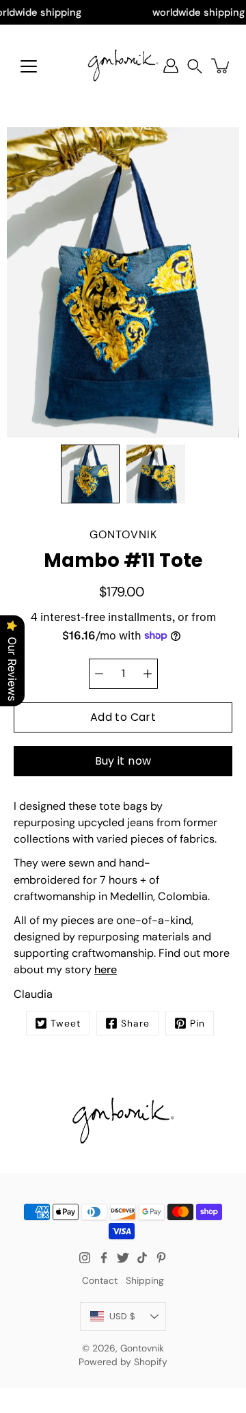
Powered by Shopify (123, 1362)
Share (135, 1023)
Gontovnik (142, 1348)
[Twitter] (123, 1257)
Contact (100, 1280)
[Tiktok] (142, 1257)
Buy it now (123, 761)
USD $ (122, 1316)
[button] (194, 66)
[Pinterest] (161, 1257)
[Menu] (29, 66)
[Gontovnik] (123, 65)
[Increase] (147, 674)
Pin (197, 1023)
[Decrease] (99, 674)
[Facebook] (104, 1257)
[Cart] (221, 66)
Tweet (66, 1023)
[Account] (171, 66)
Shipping (145, 1280)
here (105, 969)
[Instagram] (85, 1257)
